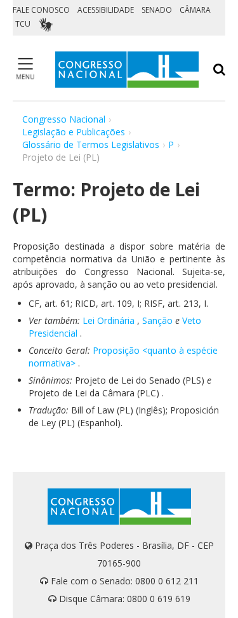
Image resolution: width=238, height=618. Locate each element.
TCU (22, 23)
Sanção (157, 320)
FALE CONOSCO (41, 9)
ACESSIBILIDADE (105, 9)
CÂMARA (195, 9)
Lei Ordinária (109, 320)
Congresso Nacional (63, 119)
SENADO (157, 9)
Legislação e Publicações (73, 132)
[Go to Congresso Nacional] (127, 69)
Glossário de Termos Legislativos (90, 144)
